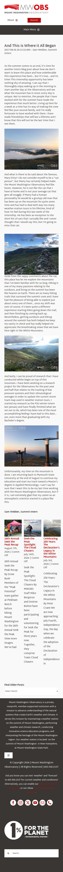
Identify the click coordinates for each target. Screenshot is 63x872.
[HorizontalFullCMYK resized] (26, 5)
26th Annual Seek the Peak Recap (11, 541)
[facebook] (13, 803)
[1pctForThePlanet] (26, 822)
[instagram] (20, 803)
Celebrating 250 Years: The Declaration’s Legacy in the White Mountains (52, 547)
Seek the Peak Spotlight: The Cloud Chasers (30, 544)
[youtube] (35, 803)
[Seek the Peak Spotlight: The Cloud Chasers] (34, 528)
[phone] (50, 803)
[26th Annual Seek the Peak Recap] (14, 528)
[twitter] (28, 803)
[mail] (42, 803)
